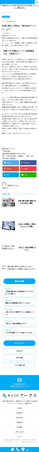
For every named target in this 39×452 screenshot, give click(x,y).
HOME (19, 408)
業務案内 (19, 413)
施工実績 (19, 357)
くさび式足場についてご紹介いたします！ (19, 332)
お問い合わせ (19, 432)
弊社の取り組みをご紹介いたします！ (20, 266)
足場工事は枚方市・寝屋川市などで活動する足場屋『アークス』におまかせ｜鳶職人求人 (19, 402)
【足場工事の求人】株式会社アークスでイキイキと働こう (19, 292)
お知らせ (5, 188)
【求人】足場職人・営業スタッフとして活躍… (27, 225)
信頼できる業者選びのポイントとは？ (18, 303)
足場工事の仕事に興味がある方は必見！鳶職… (27, 202)
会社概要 (19, 427)
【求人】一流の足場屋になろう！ (27, 248)
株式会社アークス (13, 185)
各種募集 (19, 422)
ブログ (19, 436)
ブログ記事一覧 (19, 365)
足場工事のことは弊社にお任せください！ (22, 269)
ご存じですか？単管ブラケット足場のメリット (19, 313)
